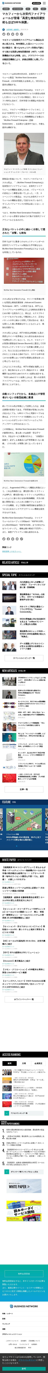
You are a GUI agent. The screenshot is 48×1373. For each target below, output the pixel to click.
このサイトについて (12, 1341)
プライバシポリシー (27, 1360)
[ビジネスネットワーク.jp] (11, 3)
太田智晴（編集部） (13, 29)
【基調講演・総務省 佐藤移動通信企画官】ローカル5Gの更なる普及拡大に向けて (25, 1164)
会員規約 (34, 1344)
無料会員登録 (36, 3)
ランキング (6, 1324)
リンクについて (24, 1344)
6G (35, 9)
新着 (3, 1319)
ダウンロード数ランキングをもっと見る (24, 1172)
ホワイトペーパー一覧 (24, 999)
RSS (29, 1348)
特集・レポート (7, 1313)
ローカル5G (17, 9)
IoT (43, 9)
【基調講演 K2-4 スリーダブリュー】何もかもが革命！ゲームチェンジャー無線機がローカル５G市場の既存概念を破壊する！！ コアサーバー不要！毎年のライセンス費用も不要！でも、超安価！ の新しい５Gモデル (26, 1154)
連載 (3, 1329)
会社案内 (23, 1341)
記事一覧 (24, 789)
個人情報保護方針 (20, 1348)
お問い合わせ (13, 1344)
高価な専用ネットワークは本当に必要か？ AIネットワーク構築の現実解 (25, 1144)
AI (28, 9)
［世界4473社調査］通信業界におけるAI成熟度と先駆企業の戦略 (25, 1137)
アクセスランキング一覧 (19, 1113)
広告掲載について (34, 1341)
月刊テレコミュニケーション (12, 1334)
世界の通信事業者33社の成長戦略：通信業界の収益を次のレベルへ (25, 1131)
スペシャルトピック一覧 (24, 658)
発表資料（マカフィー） (12, 551)
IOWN (6, 9)
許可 (24, 1369)
